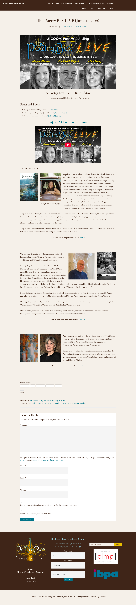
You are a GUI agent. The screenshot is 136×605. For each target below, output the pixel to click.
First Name (68, 551)
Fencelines (54, 110)
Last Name (68, 560)
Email (23, 478)
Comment (24, 425)
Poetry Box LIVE (45, 400)
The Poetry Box (13, 3)
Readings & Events (59, 400)
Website (23, 490)
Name (23, 466)
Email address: (68, 570)
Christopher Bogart (59, 403)
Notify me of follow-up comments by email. (36, 513)
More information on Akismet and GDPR (48, 460)
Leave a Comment (81, 26)
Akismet (23, 460)
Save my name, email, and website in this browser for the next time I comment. (48, 505)
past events (34, 400)
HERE (82, 237)
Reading (83, 403)
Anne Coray (46, 403)
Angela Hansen (35, 403)
